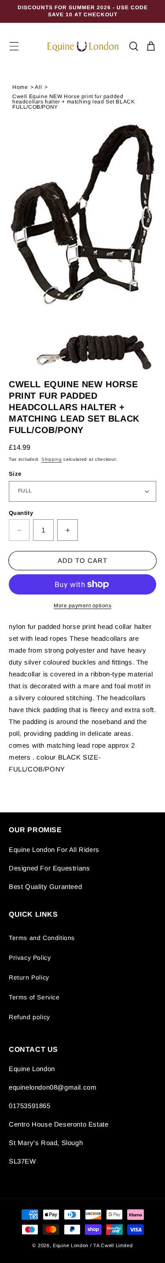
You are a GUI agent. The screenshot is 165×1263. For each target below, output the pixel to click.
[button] (14, 46)
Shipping (51, 459)
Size (15, 473)
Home (20, 87)
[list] (82, 247)
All (38, 87)
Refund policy (29, 1017)
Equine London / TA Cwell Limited (92, 1245)
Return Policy (29, 977)
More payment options (82, 605)
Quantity (21, 513)
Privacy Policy (30, 957)
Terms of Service (34, 997)
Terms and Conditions (42, 937)
